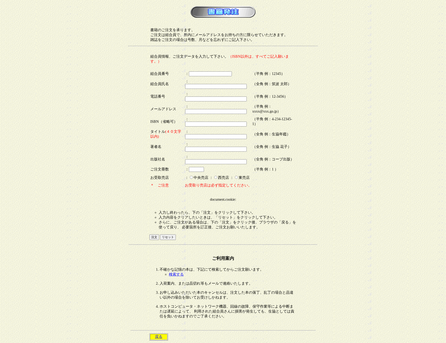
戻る (158, 337)
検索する (176, 274)
